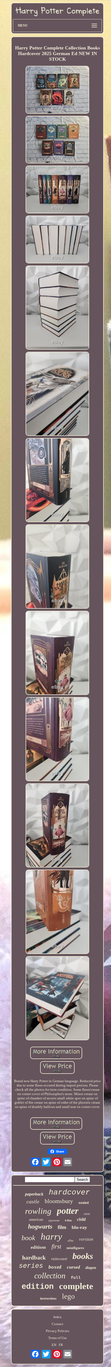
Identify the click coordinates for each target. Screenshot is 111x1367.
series (31, 1266)
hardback (34, 1257)
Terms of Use (57, 1338)
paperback (34, 1194)
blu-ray (79, 1227)
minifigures (75, 1248)
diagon (90, 1268)
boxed (54, 1267)
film (62, 1227)
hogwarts (40, 1226)
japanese (54, 1220)
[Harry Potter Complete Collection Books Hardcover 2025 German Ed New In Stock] (57, 90)
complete (76, 1286)
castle (32, 1201)
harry (51, 1236)
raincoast (59, 1259)
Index (57, 1317)
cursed (73, 1267)
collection (49, 1275)
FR (61, 1345)
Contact (57, 1324)
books (82, 1256)
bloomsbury (59, 1201)
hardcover (69, 1192)
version (86, 1239)
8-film (68, 1220)
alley (71, 1240)
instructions (48, 1298)
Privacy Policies (57, 1331)
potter (67, 1211)
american (36, 1220)
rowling (38, 1211)
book (28, 1238)
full (76, 1278)
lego (68, 1296)
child (81, 1219)
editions (38, 1247)
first (56, 1246)
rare (87, 1214)
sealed (83, 1203)
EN (54, 1345)
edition (38, 1286)
